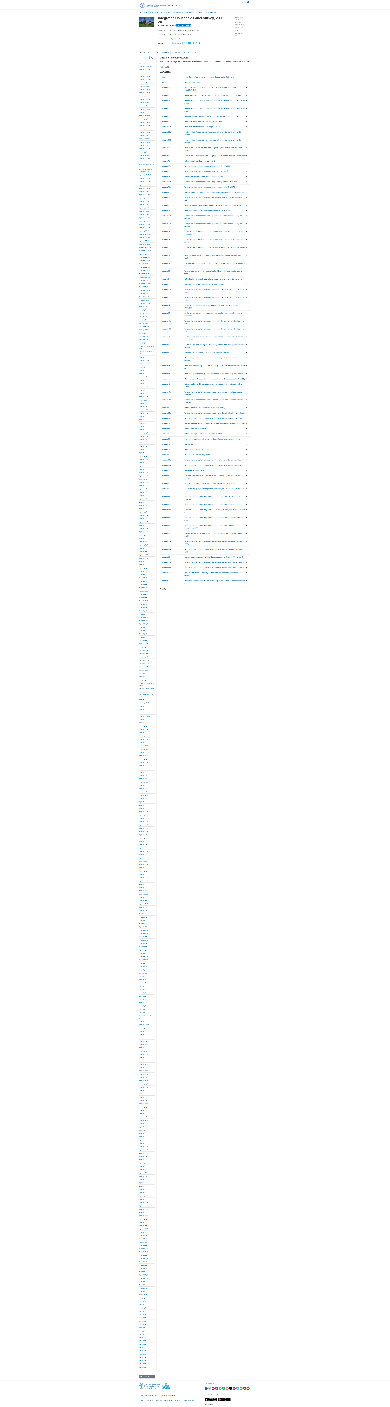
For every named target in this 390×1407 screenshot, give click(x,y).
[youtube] (248, 1388)
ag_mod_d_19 (143, 1140)
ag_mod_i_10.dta (144, 201)
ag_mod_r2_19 (143, 1219)
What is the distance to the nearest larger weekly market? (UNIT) (209, 187)
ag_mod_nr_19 (143, 1192)
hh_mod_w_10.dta (144, 155)
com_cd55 (166, 434)
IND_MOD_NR (143, 1367)
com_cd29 (166, 239)
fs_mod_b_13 (143, 578)
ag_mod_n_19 (143, 1189)
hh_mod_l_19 (143, 1077)
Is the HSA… (189, 444)
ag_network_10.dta (145, 247)
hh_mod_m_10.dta (144, 115)
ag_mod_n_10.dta (144, 218)
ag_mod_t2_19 (143, 1229)
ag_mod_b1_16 (143, 808)
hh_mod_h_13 (143, 390)
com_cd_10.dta (143, 316)
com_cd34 (166, 279)
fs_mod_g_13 (143, 611)
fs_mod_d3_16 (143, 933)
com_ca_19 (142, 1298)
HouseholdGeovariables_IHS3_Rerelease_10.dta (146, 164)
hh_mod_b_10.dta (144, 69)
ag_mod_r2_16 (143, 894)
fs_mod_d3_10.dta (144, 264)
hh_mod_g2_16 (143, 726)
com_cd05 (166, 108)
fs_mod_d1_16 (143, 927)
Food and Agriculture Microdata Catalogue (157, 12)
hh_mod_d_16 (143, 713)
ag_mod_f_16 (143, 835)
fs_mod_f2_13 (143, 607)
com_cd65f (166, 525)
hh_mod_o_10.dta (144, 125)
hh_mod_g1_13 (143, 380)
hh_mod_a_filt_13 (144, 360)
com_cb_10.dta (143, 310)
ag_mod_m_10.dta (144, 214)
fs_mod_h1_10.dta (144, 283)
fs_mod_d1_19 (143, 1245)
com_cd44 (166, 358)
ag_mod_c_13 (143, 466)
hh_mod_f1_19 (143, 1044)
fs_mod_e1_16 (143, 937)
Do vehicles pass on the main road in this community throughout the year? (213, 95)
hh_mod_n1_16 (143, 759)
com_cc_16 (142, 983)
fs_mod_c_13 (143, 581)
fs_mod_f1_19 (143, 1262)
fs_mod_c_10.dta (144, 254)
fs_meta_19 (142, 1232)
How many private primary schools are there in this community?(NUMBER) (213, 374)
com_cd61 (166, 470)
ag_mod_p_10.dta (144, 224)
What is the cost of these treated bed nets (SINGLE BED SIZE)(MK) (210, 483)
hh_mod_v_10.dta (144, 152)
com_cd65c (166, 510)
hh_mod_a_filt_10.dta (145, 66)
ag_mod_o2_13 (143, 531)
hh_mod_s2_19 (143, 1107)
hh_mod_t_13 (143, 439)
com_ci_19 (142, 1327)
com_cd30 (166, 247)
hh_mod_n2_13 (143, 416)
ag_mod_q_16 (143, 887)
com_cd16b (166, 171)
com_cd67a (166, 541)
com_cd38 (166, 313)
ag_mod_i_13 (143, 499)
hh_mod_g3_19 (143, 1054)
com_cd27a (166, 216)
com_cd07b (166, 127)
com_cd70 (166, 573)
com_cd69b (166, 568)
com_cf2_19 (142, 1318)
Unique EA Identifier (192, 82)
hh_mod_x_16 (143, 798)
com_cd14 (166, 156)
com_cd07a (166, 122)
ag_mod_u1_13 (143, 558)
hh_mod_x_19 (143, 1123)
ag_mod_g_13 (143, 492)
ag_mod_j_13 (143, 505)
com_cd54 (166, 429)
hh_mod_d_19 (143, 1034)
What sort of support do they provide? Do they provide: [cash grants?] (211, 504)
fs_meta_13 (142, 571)
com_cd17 (166, 177)
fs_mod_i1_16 (143, 963)
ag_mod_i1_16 (143, 848)
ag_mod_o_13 (143, 525)
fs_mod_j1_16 (143, 966)
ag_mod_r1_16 (143, 890)
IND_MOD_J (142, 1357)
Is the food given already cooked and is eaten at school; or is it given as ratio (213, 279)
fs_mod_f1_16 (143, 943)
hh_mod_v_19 (143, 1117)
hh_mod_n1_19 (143, 1084)
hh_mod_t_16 (143, 785)
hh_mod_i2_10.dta (144, 102)
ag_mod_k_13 (143, 508)
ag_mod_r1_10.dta (144, 231)
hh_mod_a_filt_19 (144, 1024)
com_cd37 (166, 305)
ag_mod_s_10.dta (144, 237)
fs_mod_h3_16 (143, 960)
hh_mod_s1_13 (143, 433)
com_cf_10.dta (143, 323)
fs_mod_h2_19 (143, 1275)
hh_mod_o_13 (143, 419)
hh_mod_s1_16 (143, 778)
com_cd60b (166, 465)
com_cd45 (166, 366)
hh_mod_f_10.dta (144, 83)
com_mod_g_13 (143, 667)
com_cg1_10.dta (144, 326)
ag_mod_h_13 (143, 495)
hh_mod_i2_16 (143, 739)
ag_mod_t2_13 (143, 555)
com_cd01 (166, 87)
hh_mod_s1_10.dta (144, 139)
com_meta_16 (143, 973)
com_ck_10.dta (143, 343)
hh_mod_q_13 (143, 426)
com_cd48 (166, 384)
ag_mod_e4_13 (143, 482)
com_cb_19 (142, 1301)
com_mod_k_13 (143, 680)
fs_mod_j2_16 (143, 970)
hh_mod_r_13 (143, 429)
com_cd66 (166, 533)
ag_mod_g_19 (143, 1159)
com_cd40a (166, 321)
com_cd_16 (142, 986)
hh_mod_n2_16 (143, 762)
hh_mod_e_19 (143, 1038)
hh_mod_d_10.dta (144, 76)
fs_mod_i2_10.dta (144, 297)
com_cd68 (166, 557)
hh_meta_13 (142, 357)
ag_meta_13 (142, 452)
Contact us (149, 1400)
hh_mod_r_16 (143, 775)
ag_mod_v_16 (143, 910)
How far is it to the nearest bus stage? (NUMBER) (203, 122)
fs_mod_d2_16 (143, 930)
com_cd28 (166, 232)
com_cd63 (166, 483)
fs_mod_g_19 (143, 1268)
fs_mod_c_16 (143, 923)
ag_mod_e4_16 (143, 831)
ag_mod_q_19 (143, 1212)
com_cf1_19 (142, 1314)
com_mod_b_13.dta (145, 647)
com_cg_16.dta (143, 999)
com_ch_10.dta (143, 333)
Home (140, 12)
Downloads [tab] (176, 52)
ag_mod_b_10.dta (144, 178)
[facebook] (206, 1388)
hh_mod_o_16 (143, 765)
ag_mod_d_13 (143, 469)
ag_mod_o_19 (143, 1199)
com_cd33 (166, 271)
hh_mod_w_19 (143, 1120)
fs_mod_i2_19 (143, 1285)
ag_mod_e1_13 (143, 472)
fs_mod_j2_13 (143, 637)
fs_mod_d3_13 (143, 591)
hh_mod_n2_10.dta (145, 122)
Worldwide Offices (168, 1395)
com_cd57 (166, 444)
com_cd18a (166, 182)
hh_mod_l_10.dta (144, 112)
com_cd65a (166, 497)
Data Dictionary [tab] (163, 53)
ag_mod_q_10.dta (144, 227)
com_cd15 (166, 161)
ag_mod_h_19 (143, 1163)
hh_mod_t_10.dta (144, 145)
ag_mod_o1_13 (143, 528)
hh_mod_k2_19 (143, 1074)
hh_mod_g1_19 (143, 1047)
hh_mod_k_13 (143, 403)
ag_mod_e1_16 (143, 821)
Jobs (141, 1400)
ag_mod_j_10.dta (144, 204)
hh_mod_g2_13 (143, 383)
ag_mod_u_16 (143, 907)
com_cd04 (166, 101)
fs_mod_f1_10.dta (144, 273)
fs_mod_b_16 (143, 920)
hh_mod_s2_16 (143, 782)
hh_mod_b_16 (143, 706)
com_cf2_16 (142, 996)
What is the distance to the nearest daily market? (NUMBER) (207, 166)
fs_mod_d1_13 (143, 584)
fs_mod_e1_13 (143, 597)
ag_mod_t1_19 (143, 1225)
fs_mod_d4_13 (143, 594)
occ (163, 77)
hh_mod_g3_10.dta (145, 92)
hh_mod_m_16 (143, 755)
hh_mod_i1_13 (143, 393)
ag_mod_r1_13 (143, 541)
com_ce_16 (142, 989)
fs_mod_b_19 (143, 1239)
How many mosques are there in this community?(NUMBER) (207, 211)
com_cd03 (166, 95)
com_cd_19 (142, 1308)
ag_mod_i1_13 (143, 502)
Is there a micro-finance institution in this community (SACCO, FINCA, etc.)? (213, 557)
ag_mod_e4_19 (143, 1153)
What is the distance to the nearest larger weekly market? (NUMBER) (211, 182)
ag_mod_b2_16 (143, 811)
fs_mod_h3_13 (143, 620)
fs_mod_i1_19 (143, 1281)
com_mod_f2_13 (144, 663)
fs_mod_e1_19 (143, 1255)
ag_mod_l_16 (143, 861)
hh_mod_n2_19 (143, 1087)
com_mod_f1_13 (144, 660)
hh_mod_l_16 (143, 752)
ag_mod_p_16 (143, 884)
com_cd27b (166, 224)
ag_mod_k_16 (143, 858)
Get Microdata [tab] (190, 52)
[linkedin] (216, 1388)
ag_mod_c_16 (143, 815)
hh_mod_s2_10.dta (144, 142)
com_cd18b (166, 187)
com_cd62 (166, 476)
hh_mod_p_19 (143, 1094)
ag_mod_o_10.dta (144, 221)
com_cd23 (166, 192)
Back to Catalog (147, 1377)
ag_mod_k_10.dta (144, 208)
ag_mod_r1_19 (143, 1215)
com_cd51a (166, 413)
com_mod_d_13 (143, 653)
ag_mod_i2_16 (143, 851)
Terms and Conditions (162, 1400)
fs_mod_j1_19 (143, 1288)
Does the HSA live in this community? (198, 449)
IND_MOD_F (142, 1344)
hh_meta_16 (142, 699)
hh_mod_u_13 (143, 443)
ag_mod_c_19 (143, 1136)
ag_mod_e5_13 (143, 485)
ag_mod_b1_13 (143, 456)
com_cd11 (166, 148)
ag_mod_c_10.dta (144, 181)
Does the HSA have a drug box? (197, 455)
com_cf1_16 (142, 993)
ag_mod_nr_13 (143, 522)
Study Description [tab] (146, 52)
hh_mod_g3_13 (143, 387)
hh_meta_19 (142, 1021)
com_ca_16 (142, 976)
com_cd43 (166, 353)
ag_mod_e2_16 (143, 825)
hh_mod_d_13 (143, 370)
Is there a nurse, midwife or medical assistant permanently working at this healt (214, 423)
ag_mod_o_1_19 (143, 1196)
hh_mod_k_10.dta (144, 109)
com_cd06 (166, 116)
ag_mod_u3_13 (143, 564)
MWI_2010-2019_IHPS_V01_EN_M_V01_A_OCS (202, 12)
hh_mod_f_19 (143, 1041)
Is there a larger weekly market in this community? (204, 177)
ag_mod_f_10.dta (144, 191)
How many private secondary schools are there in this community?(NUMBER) (214, 379)
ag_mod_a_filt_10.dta (145, 175)
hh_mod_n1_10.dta (144, 119)
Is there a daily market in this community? (200, 161)
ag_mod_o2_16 (143, 881)
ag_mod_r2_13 (143, 545)
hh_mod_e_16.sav (144, 716)
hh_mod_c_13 (143, 367)
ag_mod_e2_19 (143, 1146)
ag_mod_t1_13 (143, 551)
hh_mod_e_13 (143, 373)
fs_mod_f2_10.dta (144, 277)
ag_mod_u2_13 (143, 561)
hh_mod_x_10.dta (144, 158)
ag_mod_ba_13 (143, 459)
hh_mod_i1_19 (143, 1061)
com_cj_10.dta (143, 339)
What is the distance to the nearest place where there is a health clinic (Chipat (214, 413)
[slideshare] (223, 1388)
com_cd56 (166, 439)
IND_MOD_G (142, 1347)
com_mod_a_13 (143, 644)
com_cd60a (166, 460)
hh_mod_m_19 (143, 1080)
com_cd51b (166, 418)
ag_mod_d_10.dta (144, 185)
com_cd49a (166, 392)
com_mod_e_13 (143, 657)
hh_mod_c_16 (143, 709)
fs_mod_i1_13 (143, 627)
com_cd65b (166, 504)
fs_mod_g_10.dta (144, 280)
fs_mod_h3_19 (143, 1278)
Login (243, 2)
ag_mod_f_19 (143, 1156)
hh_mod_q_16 (143, 772)
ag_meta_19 (142, 1127)
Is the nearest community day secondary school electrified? (207, 353)
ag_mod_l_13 (143, 512)
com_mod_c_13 (143, 650)
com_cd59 (166, 455)
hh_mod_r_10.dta (144, 135)
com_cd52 (166, 423)
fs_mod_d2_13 (143, 587)
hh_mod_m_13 (143, 410)
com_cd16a (166, 166)
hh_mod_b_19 (143, 1028)
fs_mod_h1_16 (143, 953)
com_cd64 (166, 489)
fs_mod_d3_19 (143, 1252)
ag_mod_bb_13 (143, 462)
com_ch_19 (142, 1324)
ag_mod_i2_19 (143, 1173)
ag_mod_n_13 (143, 518)
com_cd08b (166, 140)
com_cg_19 (142, 1321)
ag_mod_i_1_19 (143, 1166)
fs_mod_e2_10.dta (144, 270)
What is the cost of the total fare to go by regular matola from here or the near (215, 156)
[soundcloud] (227, 1388)
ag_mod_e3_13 (143, 479)
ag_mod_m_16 (143, 864)
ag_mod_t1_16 (143, 900)
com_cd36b (166, 297)
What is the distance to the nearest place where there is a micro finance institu (214, 562)
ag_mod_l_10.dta (144, 211)
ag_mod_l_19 (143, 1183)
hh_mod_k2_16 (143, 749)
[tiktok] (230, 1388)
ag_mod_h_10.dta (144, 198)
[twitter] (237, 1388)
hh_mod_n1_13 (143, 413)
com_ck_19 (142, 1334)
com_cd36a (166, 289)
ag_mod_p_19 (143, 1206)
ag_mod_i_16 (143, 844)
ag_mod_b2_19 (143, 1133)
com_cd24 (166, 197)
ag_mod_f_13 (143, 489)
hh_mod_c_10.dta (144, 73)
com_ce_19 (142, 1311)
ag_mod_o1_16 (143, 877)
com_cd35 (166, 284)
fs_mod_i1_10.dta (144, 293)
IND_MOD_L (142, 1364)
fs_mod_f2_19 (143, 1265)
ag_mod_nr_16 (143, 871)
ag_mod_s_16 (143, 897)
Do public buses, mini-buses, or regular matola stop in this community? (212, 116)
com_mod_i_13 (143, 673)
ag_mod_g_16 (143, 838)
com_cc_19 (142, 1304)
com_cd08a (166, 132)
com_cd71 (166, 581)
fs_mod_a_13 (143, 574)
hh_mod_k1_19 (143, 1070)
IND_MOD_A (142, 1337)
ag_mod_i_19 (143, 1169)
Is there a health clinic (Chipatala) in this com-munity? (205, 408)
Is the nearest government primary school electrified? (205, 284)
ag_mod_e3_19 (143, 1150)
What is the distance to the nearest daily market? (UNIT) (206, 171)
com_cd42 (166, 345)
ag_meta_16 (142, 802)
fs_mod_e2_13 (143, 601)
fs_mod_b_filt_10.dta (145, 250)
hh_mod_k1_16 (143, 746)
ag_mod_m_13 (143, 515)
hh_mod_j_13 (143, 400)
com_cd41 (166, 337)
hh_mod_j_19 (143, 1067)
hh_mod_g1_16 (143, 723)
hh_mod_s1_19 (143, 1103)
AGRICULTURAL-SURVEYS (180, 12)
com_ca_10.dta (143, 306)
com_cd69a (166, 562)
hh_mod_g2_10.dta (145, 89)
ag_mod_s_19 (143, 1222)
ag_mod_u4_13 (143, 568)
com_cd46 (166, 374)
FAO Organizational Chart (149, 1395)
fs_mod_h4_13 (143, 624)
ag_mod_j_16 (143, 854)
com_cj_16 (142, 1012)
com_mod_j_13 (143, 676)
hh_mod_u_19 (143, 1113)
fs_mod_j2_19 (143, 1291)
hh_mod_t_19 (143, 1110)
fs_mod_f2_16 (143, 947)
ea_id (164, 82)
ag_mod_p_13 (143, 535)
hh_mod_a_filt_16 (144, 703)
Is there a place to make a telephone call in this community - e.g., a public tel (214, 192)
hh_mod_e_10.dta (144, 79)
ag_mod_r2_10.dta (144, 234)
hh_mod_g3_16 (143, 729)
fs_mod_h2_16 (143, 956)
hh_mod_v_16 (143, 792)
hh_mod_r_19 (143, 1100)
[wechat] (241, 1388)
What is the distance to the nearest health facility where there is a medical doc (214, 460)
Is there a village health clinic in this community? (203, 434)
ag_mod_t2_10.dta (144, 244)
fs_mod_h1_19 (143, 1271)
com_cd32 (166, 263)
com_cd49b (166, 400)
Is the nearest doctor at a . (194, 470)
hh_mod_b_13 (143, 364)
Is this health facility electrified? (196, 429)
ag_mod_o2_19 (143, 1202)
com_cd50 (166, 408)
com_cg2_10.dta (144, 330)
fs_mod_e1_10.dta (144, 267)
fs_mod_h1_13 (143, 614)
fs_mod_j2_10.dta (144, 303)
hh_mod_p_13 (143, 423)
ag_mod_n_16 (143, 867)
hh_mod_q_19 (143, 1097)
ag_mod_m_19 (143, 1186)
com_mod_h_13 (143, 670)
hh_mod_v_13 (143, 446)
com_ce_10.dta (143, 320)
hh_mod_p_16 (143, 769)
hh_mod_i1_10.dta (144, 99)
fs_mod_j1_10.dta (144, 300)
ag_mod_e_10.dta (144, 188)
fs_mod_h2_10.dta (144, 287)
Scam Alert (176, 1400)
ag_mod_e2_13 (143, 476)
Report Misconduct (189, 1400)
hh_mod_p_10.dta (144, 129)
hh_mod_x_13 (143, 449)
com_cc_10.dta (143, 313)
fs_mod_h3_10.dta (144, 290)
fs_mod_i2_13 (143, 630)
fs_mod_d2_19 (143, 1248)
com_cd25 (166, 205)
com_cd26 (166, 211)
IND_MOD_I (142, 1354)
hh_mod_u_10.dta (144, 148)
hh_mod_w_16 (143, 795)
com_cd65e (166, 518)
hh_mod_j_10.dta (144, 106)
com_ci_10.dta (143, 336)
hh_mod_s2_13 (143, 436)
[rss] (220, 1388)
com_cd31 (166, 255)
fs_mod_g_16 (143, 950)
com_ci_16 (142, 1009)
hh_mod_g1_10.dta (144, 86)
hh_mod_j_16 (143, 742)
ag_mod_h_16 (143, 841)
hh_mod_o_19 (143, 1090)
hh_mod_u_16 (143, 788)
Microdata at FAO (174, 5)
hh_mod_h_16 (143, 732)
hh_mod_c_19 (143, 1031)
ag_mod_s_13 (143, 548)
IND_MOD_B (142, 1341)
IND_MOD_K (142, 1360)
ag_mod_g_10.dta (144, 194)
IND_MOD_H (142, 1350)
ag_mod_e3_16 (143, 828)
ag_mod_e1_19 (143, 1143)
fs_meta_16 (142, 914)
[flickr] (209, 1388)
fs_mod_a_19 (143, 1235)
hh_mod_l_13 (143, 406)
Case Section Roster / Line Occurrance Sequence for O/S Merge (209, 77)
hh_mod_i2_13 (143, 396)
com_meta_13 (143, 640)
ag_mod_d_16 (143, 818)
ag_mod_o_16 (143, 874)
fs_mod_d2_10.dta (144, 260)
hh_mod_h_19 (143, 1057)
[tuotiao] (234, 1388)
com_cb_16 (142, 979)
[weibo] (244, 1388)
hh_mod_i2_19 (143, 1064)
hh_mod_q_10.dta (144, 132)
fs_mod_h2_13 (143, 617)
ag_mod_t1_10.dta (144, 241)
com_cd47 (166, 379)
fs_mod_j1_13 (143, 634)
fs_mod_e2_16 (143, 940)
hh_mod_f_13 (143, 377)
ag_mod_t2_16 (143, 904)
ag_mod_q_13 (143, 538)
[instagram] (213, 1388)
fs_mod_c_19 (143, 1242)
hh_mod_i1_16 (143, 736)
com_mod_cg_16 (144, 1002)
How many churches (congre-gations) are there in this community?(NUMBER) (214, 205)
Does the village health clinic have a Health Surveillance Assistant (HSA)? (212, 439)
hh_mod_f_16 (143, 719)
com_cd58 (166, 449)
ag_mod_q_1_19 (143, 1209)
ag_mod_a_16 (143, 805)
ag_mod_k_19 (143, 1179)
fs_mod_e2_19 (143, 1258)
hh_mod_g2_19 (143, 1051)
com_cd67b (166, 549)
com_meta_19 (143, 1295)
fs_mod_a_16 (143, 917)
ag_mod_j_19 (143, 1176)
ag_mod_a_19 (143, 1130)
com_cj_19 (142, 1331)
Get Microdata (184, 25)
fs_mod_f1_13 (143, 604)
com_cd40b (166, 329)
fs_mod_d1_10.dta (144, 257)
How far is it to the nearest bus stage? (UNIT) (202, 127)
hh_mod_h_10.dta (144, 96)
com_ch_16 (142, 1006)
